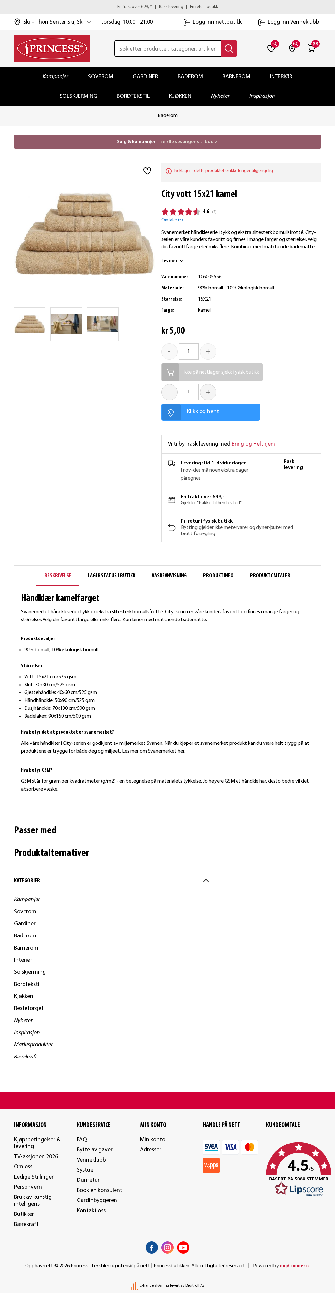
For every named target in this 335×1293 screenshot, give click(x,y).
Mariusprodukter (33, 1045)
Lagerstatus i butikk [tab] (111, 576)
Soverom (100, 77)
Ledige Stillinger (34, 1177)
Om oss (23, 1167)
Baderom (190, 77)
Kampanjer (55, 77)
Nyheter (220, 96)
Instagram (167, 1247)
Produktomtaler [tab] (270, 576)
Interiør (281, 77)
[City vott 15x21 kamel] (29, 324)
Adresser (150, 1150)
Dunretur (88, 1180)
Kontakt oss (91, 1211)
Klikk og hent (203, 412)
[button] (293, 1169)
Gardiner (145, 77)
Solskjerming (78, 96)
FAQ (82, 1140)
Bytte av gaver (95, 1150)
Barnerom (236, 77)
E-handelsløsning (154, 1286)
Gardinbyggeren (97, 1200)
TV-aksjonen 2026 (36, 1157)
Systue (85, 1170)
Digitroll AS (194, 1286)
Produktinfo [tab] (218, 576)
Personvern (28, 1187)
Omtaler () (172, 220)
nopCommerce (295, 1265)
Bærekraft (25, 1057)
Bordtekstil (133, 96)
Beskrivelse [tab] (57, 576)
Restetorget (29, 1008)
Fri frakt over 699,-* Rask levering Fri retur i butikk (167, 7)
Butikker (24, 1214)
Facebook (152, 1247)
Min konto (152, 1140)
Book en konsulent (99, 1190)
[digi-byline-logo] (135, 1286)
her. (182, 751)
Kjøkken (180, 96)
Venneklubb (91, 1160)
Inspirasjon (262, 96)
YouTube (183, 1247)
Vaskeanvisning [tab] (169, 576)
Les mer (169, 261)
